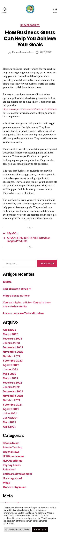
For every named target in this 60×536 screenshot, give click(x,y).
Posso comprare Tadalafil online (23, 313)
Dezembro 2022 (13, 347)
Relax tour (9, 469)
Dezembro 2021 (13, 391)
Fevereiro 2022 (12, 382)
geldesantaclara (24, 52)
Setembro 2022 (13, 360)
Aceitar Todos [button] (40, 529)
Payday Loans (12, 465)
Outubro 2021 (11, 400)
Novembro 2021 (13, 395)
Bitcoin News (11, 443)
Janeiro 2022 (11, 387)
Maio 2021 (9, 422)
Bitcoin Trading (12, 447)
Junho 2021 (10, 417)
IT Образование (13, 456)
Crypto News (11, 451)
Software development (17, 473)
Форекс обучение (14, 487)
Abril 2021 (9, 426)
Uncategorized (30, 25)
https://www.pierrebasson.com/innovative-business (30, 109)
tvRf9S (7, 281)
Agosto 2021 (11, 409)
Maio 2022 (9, 373)
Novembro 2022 (13, 351)
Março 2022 (10, 378)
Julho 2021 (10, 413)
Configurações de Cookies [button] (17, 529)
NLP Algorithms (12, 460)
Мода (6, 482)
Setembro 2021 (12, 404)
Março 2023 (10, 334)
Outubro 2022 (11, 356)
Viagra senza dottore (16, 295)
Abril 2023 (9, 329)
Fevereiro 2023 (12, 338)
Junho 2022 (10, 369)
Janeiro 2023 (11, 343)
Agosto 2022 (11, 365)
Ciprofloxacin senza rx (17, 288)
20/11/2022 (45, 52)
